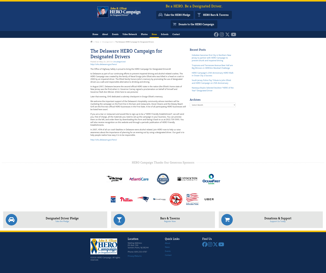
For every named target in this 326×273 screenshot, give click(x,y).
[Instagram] (222, 34)
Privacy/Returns (135, 256)
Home (95, 34)
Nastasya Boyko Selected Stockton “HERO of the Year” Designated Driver (213, 89)
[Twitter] (228, 34)
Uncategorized (119, 62)
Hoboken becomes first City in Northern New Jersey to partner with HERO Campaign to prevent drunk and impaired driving (211, 58)
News (154, 34)
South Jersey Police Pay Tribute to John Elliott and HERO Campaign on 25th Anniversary (211, 81)
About (105, 34)
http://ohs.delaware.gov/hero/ (103, 64)
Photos (144, 34)
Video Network (130, 34)
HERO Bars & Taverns (216, 15)
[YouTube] (234, 34)
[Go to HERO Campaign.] (91, 42)
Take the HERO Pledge (177, 15)
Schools (164, 34)
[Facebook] (217, 34)
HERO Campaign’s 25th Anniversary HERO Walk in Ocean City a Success (212, 74)
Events (115, 34)
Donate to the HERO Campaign (196, 24)
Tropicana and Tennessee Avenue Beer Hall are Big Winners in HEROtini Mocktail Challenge (212, 66)
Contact (176, 34)
